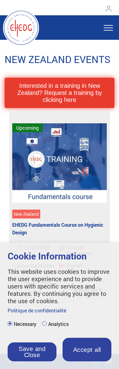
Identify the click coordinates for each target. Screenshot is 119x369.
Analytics (58, 324)
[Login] (110, 8)
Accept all (87, 349)
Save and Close (32, 351)
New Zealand (26, 214)
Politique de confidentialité (37, 310)
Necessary (25, 324)
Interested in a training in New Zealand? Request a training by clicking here (59, 92)
